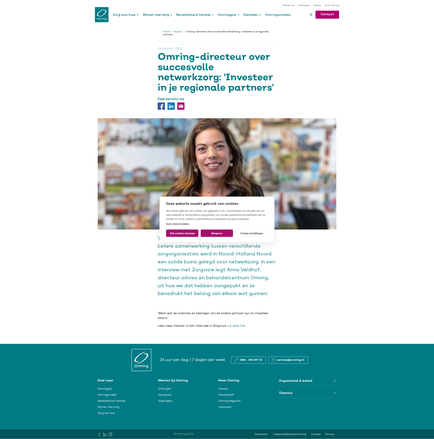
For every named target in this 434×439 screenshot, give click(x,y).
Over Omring (331, 5)
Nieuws (317, 5)
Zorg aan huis (124, 15)
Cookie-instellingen (251, 233)
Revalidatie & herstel (193, 15)
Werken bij (288, 5)
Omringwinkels (278, 15)
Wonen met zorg (156, 15)
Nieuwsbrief (226, 395)
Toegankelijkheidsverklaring (289, 434)
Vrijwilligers (304, 5)
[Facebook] (161, 106)
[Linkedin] (171, 106)
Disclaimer (261, 434)
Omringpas (227, 15)
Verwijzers (224, 407)
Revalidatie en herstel (111, 401)
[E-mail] (181, 106)
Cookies (316, 434)
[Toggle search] (311, 15)
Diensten (250, 15)
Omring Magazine (229, 401)
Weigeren (216, 233)
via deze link (236, 326)
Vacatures (164, 395)
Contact (327, 14)
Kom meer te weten (177, 223)
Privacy (330, 434)
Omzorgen (164, 389)
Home (166, 32)
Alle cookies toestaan (182, 233)
